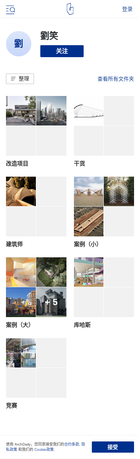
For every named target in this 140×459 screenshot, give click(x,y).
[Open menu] (9, 9)
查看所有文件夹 (115, 79)
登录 (127, 9)
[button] (20, 79)
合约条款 (71, 444)
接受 (113, 447)
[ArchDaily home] (70, 9)
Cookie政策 (44, 449)
